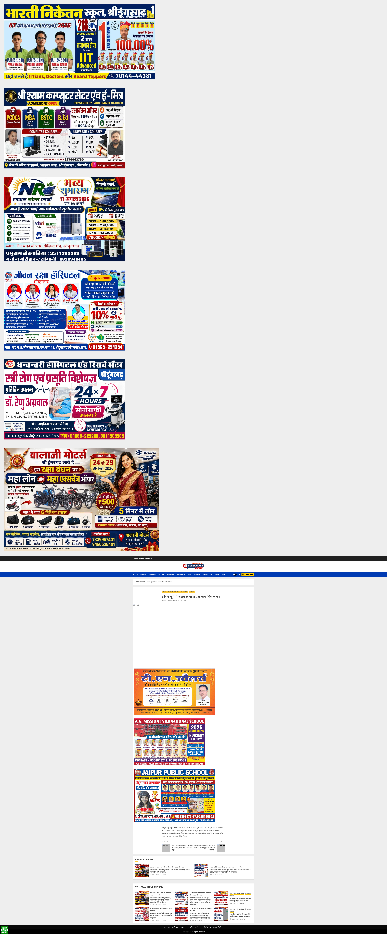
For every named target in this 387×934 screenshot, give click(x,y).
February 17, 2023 (180, 601)
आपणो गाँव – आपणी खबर (139, 574)
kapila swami (167, 601)
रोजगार (189, 574)
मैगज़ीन (217, 574)
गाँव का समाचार (184, 591)
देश (211, 574)
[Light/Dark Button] (235, 575)
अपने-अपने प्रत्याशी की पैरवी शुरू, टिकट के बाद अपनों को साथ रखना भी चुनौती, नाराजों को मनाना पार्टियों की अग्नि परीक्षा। (230, 870)
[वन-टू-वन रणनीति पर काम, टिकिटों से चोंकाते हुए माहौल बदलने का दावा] (221, 898)
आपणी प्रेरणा (152, 574)
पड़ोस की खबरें (170, 574)
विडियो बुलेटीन (181, 574)
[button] (239, 574)
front (164, 591)
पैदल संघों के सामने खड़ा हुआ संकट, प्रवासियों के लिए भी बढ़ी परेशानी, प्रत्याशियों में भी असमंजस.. (160, 900)
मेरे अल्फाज (197, 574)
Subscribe (249, 574)
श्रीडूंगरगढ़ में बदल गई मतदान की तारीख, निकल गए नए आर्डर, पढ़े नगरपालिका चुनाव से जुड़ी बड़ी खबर (200, 915)
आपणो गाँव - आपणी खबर (173, 591)
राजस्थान (205, 574)
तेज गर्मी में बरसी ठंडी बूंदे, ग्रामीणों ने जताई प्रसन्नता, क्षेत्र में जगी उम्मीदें (240, 915)
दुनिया (223, 574)
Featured (153, 867)
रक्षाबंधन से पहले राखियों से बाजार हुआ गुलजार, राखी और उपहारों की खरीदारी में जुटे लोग (161, 915)
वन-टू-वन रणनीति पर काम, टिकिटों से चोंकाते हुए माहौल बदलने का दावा (240, 899)
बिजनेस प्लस (207, 927)
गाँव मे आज (161, 574)
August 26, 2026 (157, 874)
